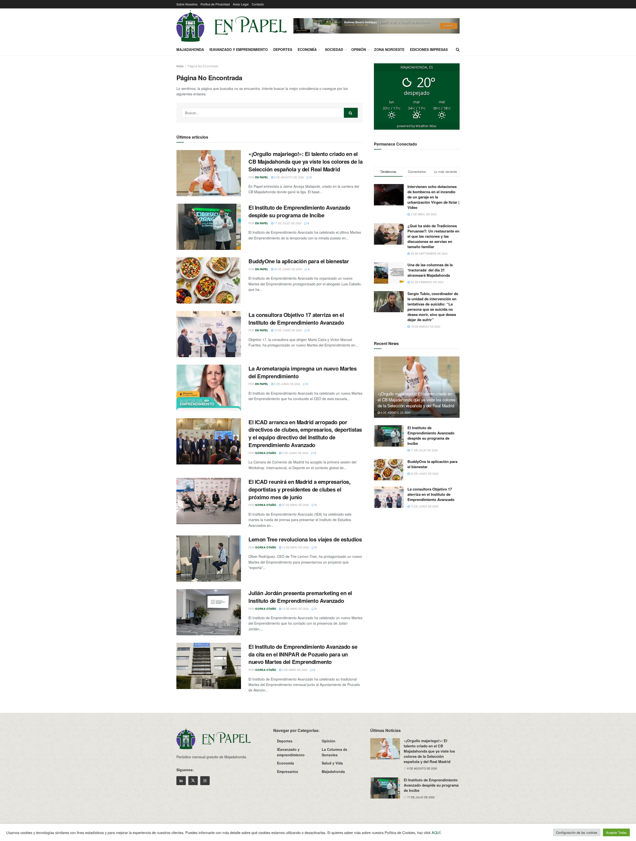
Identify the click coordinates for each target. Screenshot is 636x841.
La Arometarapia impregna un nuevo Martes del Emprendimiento (302, 372)
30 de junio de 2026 (287, 269)
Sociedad (334, 49)
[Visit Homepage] (231, 26)
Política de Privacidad (215, 4)
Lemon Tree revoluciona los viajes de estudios (305, 539)
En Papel (261, 177)
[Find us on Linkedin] (181, 780)
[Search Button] (458, 49)
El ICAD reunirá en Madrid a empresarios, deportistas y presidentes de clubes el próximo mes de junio (299, 489)
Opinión (358, 49)
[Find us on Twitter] (193, 780)
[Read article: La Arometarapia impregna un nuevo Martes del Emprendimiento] (208, 388)
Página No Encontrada (203, 66)
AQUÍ (436, 832)
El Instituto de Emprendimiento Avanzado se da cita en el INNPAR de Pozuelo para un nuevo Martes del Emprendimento (303, 654)
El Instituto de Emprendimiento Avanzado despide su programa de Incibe (299, 211)
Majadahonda (190, 49)
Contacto (258, 4)
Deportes (282, 49)
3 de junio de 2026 (294, 453)
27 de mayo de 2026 (295, 505)
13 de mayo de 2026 (295, 547)
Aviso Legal (241, 4)
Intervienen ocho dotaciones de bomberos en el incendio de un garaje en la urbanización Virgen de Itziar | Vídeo (433, 197)
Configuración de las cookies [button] (576, 832)
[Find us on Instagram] (205, 780)
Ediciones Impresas (429, 49)
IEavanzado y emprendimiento (238, 49)
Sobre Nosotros (187, 4)
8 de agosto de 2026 (288, 177)
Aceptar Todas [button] (616, 832)
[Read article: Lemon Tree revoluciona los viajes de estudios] (208, 558)
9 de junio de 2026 (286, 384)
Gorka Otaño (265, 453)
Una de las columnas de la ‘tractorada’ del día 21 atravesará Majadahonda (430, 270)
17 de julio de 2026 (287, 223)
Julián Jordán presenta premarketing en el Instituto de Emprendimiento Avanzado (300, 597)
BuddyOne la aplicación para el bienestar (298, 261)
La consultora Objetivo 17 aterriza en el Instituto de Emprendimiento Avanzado (296, 318)
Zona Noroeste (389, 49)
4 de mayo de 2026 (294, 670)
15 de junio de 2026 (287, 330)
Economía (307, 49)
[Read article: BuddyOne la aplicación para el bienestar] (208, 280)
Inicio (180, 66)
